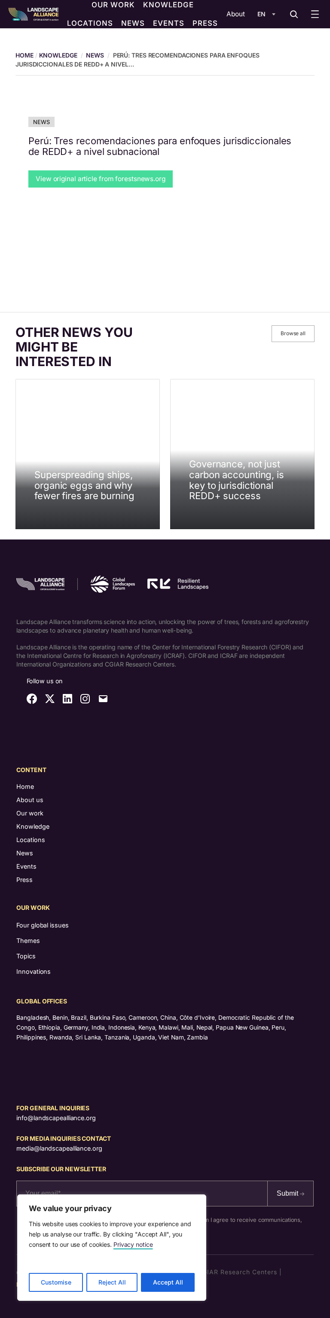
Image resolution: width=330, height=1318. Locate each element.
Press (24, 879)
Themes (28, 940)
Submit (288, 1193)
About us (29, 799)
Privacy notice (133, 1244)
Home (25, 786)
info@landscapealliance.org (55, 1117)
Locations (30, 839)
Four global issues (42, 925)
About (235, 14)
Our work (29, 813)
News (95, 55)
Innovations (33, 971)
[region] (111, 1247)
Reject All (112, 1282)
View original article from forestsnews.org (100, 179)
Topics (25, 956)
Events (26, 866)
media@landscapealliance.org (59, 1148)
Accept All (168, 1282)
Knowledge (58, 55)
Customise (56, 1282)
